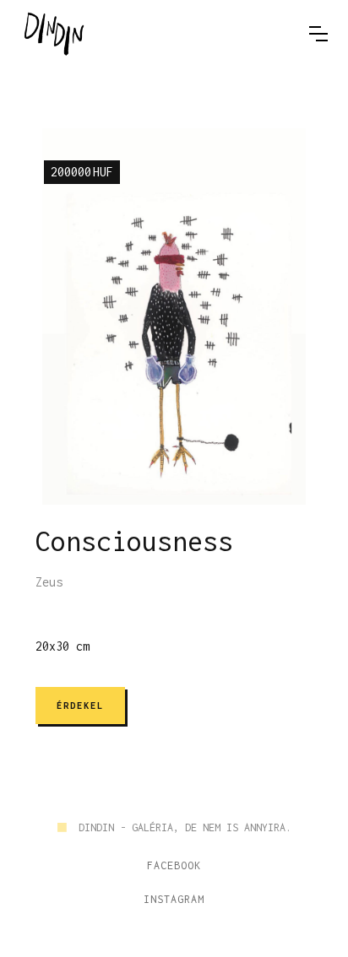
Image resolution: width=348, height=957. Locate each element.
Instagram (174, 899)
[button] (318, 33)
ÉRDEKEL (80, 705)
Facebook (174, 865)
